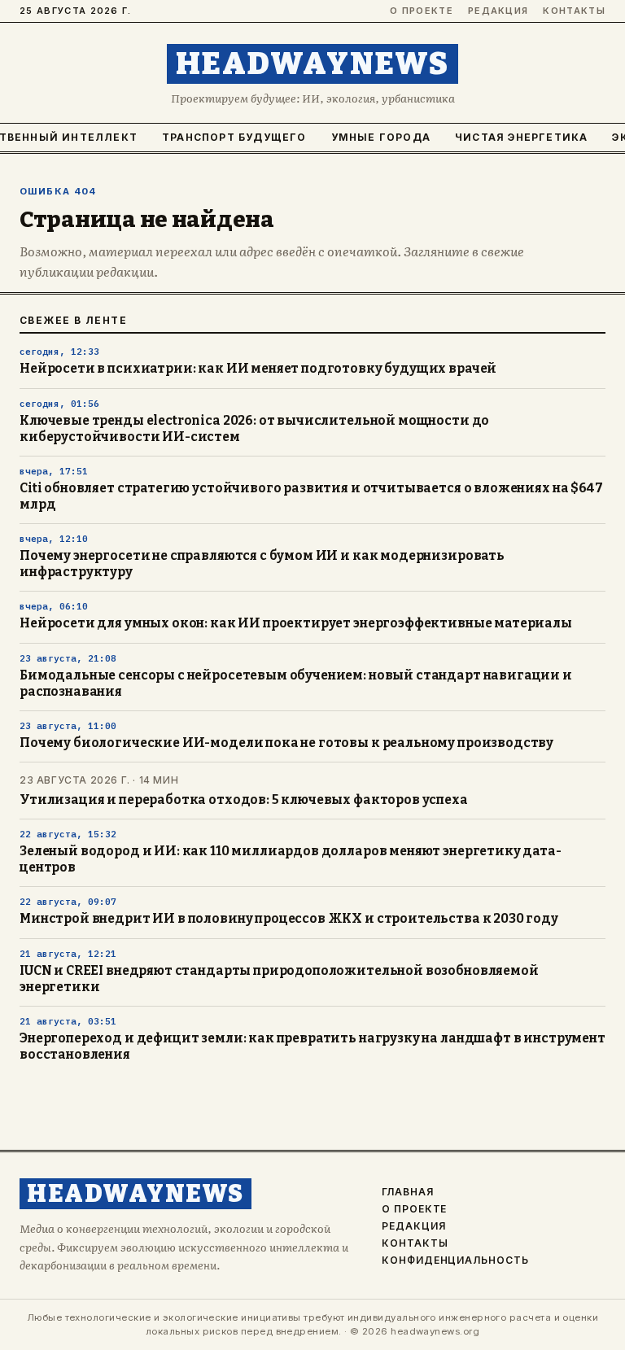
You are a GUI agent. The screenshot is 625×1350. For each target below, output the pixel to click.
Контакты (574, 11)
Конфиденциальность (455, 1260)
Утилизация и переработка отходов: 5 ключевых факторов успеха (244, 800)
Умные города (381, 137)
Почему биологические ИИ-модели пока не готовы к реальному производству (286, 743)
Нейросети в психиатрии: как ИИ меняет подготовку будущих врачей (258, 368)
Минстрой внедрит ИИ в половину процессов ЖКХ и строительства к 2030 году (289, 918)
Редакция (498, 11)
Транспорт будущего (234, 137)
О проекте (421, 11)
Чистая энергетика (521, 137)
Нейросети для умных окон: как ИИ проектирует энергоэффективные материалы (296, 623)
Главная (408, 1192)
